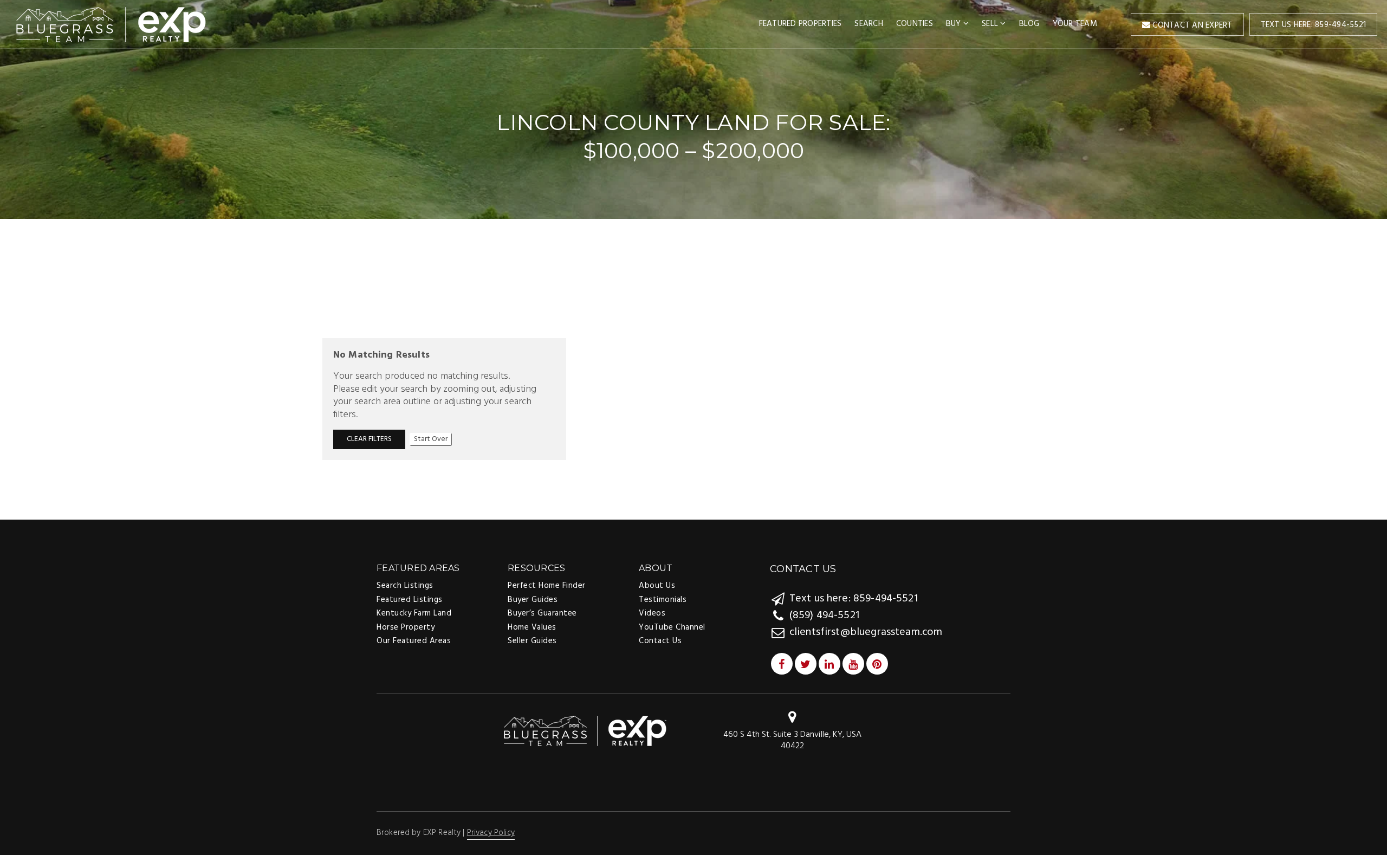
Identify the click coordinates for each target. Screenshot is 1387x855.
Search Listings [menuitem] (405, 585)
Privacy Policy (491, 832)
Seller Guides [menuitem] (532, 640)
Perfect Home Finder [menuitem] (547, 585)
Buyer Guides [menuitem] (533, 599)
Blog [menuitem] (1029, 23)
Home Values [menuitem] (532, 627)
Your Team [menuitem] (1075, 23)
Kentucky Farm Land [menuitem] (414, 613)
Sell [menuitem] (991, 23)
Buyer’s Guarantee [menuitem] (542, 613)
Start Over (431, 439)
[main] (693, 259)
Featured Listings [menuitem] (410, 599)
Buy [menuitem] (954, 23)
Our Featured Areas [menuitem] (414, 640)
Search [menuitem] (868, 23)
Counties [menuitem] (914, 23)
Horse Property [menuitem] (406, 627)
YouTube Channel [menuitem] (672, 627)
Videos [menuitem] (652, 613)
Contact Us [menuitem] (660, 640)
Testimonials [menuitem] (662, 599)
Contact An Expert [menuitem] (1191, 25)
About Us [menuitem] (657, 585)
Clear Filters (369, 439)
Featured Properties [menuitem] (800, 23)
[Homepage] (111, 24)
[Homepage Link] (585, 731)
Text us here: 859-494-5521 (1313, 24)
